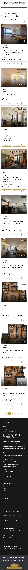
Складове (5, 493)
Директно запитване (9, 525)
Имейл (17, 63)
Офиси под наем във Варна (11, 461)
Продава (23, 26)
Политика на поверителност (12, 548)
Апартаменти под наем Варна (12, 469)
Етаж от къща (7, 483)
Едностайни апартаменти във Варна (12, 451)
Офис (4, 490)
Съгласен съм (14, 565)
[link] (14, 34)
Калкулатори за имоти (9, 502)
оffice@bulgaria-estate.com (10, 543)
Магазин (5, 488)
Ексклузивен (22, 151)
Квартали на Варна (8, 505)
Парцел (5, 485)
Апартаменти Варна (9, 466)
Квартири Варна (8, 471)
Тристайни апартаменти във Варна (14, 448)
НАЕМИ (5, 426)
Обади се (7, 63)
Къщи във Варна (8, 459)
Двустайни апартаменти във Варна (14, 446)
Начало (4, 13)
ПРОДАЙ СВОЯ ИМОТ (9, 431)
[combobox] (18, 21)
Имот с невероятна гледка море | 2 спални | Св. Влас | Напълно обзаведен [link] (13, 52)
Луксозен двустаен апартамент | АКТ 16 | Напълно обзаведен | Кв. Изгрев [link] (13, 223)
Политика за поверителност (12, 515)
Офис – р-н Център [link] (8, 94)
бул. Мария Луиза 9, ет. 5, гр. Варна (13, 530)
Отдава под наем (21, 69)
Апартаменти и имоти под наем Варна (13, 456)
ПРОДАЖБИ (6, 429)
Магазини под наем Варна (10, 464)
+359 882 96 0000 (8, 535)
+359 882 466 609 (7, 537)
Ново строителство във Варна (12, 444)
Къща (4, 481)
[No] (26, 562)
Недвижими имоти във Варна (11, 441)
